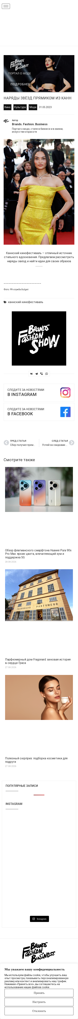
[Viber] (41, 374)
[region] (39, 991)
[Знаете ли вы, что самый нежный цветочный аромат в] (22, 844)
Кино (8, 107)
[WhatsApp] (46, 374)
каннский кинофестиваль (25, 302)
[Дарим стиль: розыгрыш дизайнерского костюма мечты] (22, 904)
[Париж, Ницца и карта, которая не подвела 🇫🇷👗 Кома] (56, 884)
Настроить (39, 1001)
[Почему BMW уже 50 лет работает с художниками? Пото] (56, 824)
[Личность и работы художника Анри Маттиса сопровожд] (56, 864)
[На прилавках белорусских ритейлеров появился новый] (22, 824)
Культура (20, 107)
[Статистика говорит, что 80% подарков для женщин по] (22, 864)
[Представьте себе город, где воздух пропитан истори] (56, 844)
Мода (33, 107)
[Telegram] (36, 374)
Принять (39, 992)
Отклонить (39, 1010)
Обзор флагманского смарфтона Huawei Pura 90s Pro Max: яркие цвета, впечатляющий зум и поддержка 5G (38, 554)
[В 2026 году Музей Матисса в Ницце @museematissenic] (22, 884)
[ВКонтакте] (31, 374)
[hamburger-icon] (6, 6)
